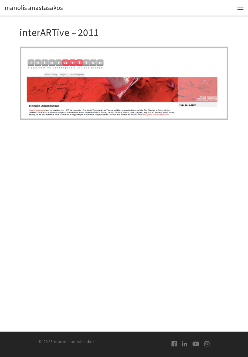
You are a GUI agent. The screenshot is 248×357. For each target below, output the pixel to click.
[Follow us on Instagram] (207, 344)
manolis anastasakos (74, 341)
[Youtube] (195, 344)
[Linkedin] (184, 344)
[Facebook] (174, 344)
